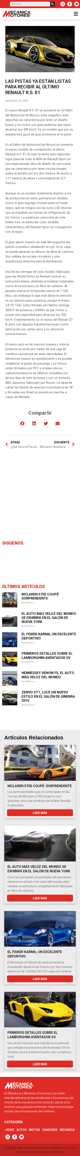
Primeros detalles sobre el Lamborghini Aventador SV (47, 655)
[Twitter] (76, 4)
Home (10, 1130)
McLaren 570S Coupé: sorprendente (41, 596)
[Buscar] (52, 4)
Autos (21, 1130)
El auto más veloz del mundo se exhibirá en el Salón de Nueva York (49, 618)
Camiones (49, 1130)
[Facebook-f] (69, 4)
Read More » (28, 602)
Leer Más (40, 813)
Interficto (57, 1151)
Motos (34, 1130)
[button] (22, 423)
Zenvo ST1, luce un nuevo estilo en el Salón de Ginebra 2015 (48, 696)
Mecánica (67, 1130)
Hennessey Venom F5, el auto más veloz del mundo (48, 675)
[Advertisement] (40, 495)
